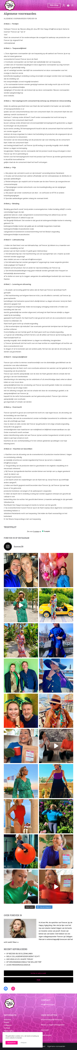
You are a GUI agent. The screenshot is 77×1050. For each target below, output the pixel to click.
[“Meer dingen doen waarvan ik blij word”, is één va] (21, 640)
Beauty (6, 1022)
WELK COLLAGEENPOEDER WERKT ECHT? (23, 956)
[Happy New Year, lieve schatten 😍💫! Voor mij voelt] (21, 781)
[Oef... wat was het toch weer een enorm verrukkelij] (56, 781)
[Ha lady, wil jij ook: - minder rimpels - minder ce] (56, 851)
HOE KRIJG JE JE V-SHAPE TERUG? (19, 959)
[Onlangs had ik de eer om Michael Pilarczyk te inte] (21, 711)
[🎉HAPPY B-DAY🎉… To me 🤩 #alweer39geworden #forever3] (56, 570)
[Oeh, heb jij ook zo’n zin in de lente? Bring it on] (56, 640)
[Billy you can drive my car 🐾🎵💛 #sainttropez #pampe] (56, 605)
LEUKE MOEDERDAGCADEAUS (18, 965)
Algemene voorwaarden (56, 1046)
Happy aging (8, 1031)
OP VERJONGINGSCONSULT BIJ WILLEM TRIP (23, 962)
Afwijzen (23, 1042)
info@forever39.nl (47, 1004)
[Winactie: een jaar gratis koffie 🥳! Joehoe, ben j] (56, 816)
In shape (7, 1028)
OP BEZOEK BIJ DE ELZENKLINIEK (19, 954)
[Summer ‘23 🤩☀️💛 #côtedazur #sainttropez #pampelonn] (21, 605)
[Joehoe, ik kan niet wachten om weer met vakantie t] (21, 816)
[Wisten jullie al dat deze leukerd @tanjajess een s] (21, 570)
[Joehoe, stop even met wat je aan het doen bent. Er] (56, 746)
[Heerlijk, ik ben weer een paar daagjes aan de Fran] (56, 675)
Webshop (7, 1020)
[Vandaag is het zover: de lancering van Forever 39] (56, 886)
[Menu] (72, 5)
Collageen (8, 1025)
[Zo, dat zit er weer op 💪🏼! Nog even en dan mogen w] (21, 851)
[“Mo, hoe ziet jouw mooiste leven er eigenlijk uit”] (56, 711)
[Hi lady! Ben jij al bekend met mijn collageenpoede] (21, 746)
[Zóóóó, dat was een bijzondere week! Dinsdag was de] (21, 886)
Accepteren (12, 1042)
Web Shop (54, 5)
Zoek (38, 980)
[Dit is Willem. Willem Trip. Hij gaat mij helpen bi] (21, 675)
